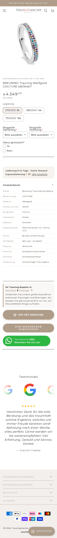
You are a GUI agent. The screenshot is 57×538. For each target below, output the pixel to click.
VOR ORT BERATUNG (31, 314)
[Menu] (4, 10)
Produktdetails (11, 185)
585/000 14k (34, 110)
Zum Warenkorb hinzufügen (28, 327)
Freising (23, 290)
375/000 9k (12, 110)
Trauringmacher (20, 528)
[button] (45, 10)
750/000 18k (13, 118)
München (10, 290)
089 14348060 (40, 174)
